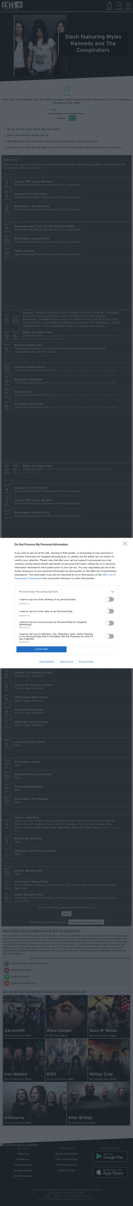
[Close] (126, 544)
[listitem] (66, 591)
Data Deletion (46, 661)
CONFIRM (41, 649)
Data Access (66, 661)
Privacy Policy (86, 661)
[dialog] (66, 603)
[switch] (109, 599)
